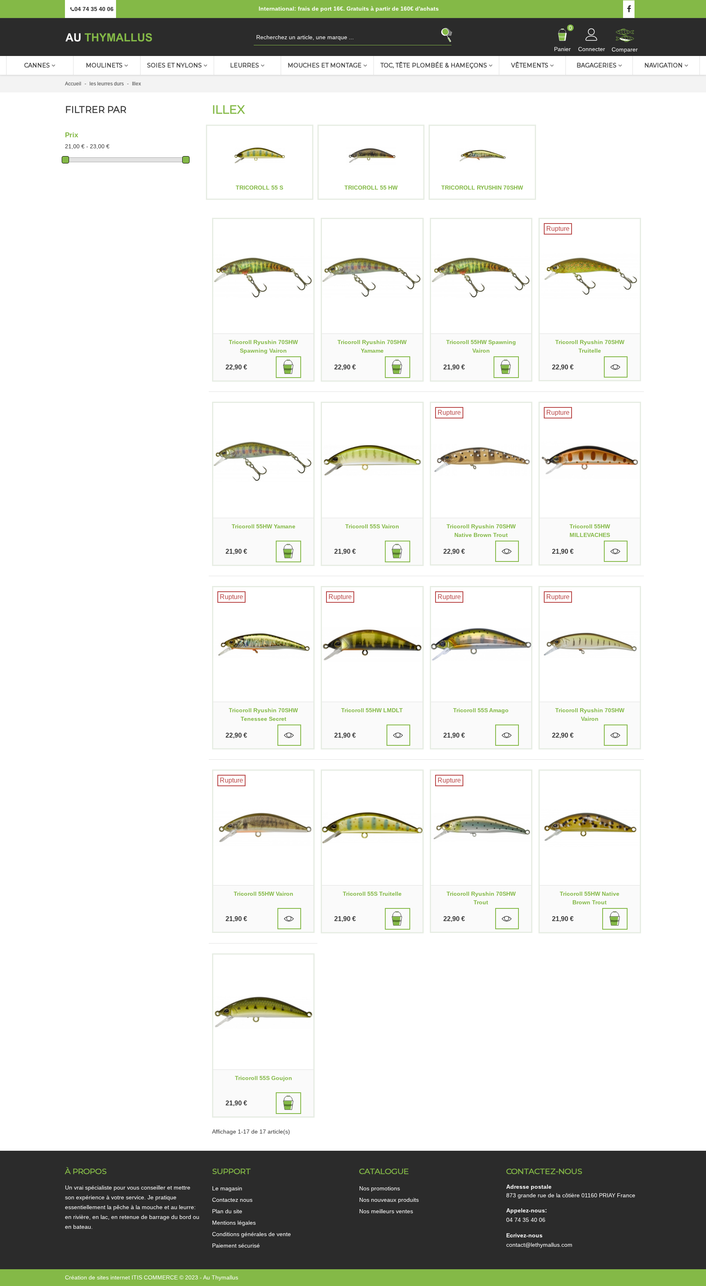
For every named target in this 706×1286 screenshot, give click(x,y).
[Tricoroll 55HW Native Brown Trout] (590, 828)
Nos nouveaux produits (389, 1200)
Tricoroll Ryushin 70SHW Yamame (372, 346)
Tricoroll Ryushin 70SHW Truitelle (589, 346)
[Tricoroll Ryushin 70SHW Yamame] (372, 276)
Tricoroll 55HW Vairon (263, 893)
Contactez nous (232, 1200)
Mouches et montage (325, 65)
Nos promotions (379, 1188)
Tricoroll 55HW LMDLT (372, 710)
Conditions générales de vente (251, 1234)
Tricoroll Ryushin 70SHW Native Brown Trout (481, 530)
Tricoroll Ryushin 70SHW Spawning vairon (263, 346)
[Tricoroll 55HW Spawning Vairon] (481, 276)
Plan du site (227, 1211)
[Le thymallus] (110, 36)
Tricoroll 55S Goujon (263, 1078)
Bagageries (596, 65)
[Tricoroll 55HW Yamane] (263, 460)
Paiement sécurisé (236, 1245)
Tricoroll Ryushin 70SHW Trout (481, 898)
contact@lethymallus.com (539, 1244)
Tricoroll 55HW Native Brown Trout (589, 898)
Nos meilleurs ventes (386, 1211)
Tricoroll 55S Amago (481, 710)
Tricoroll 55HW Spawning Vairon (481, 346)
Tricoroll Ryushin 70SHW (482, 187)
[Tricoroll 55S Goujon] (263, 1012)
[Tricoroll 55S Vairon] (372, 460)
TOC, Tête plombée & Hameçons (433, 65)
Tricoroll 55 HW (371, 187)
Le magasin (227, 1188)
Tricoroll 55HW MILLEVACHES (590, 530)
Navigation (663, 65)
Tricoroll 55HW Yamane (263, 526)
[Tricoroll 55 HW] (371, 155)
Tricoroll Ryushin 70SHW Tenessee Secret (263, 714)
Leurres (244, 65)
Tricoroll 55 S (259, 187)
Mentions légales (234, 1222)
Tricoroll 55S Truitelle (372, 893)
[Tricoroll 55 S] (259, 155)
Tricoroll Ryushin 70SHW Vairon (589, 714)
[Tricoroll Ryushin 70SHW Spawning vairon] (263, 276)
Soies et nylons (174, 65)
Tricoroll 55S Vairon (372, 526)
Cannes (37, 65)
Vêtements (529, 65)
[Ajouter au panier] (288, 367)
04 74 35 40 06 (525, 1220)
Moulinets (104, 65)
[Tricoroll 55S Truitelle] (372, 828)
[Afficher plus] (616, 367)
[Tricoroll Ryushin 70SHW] (482, 155)
